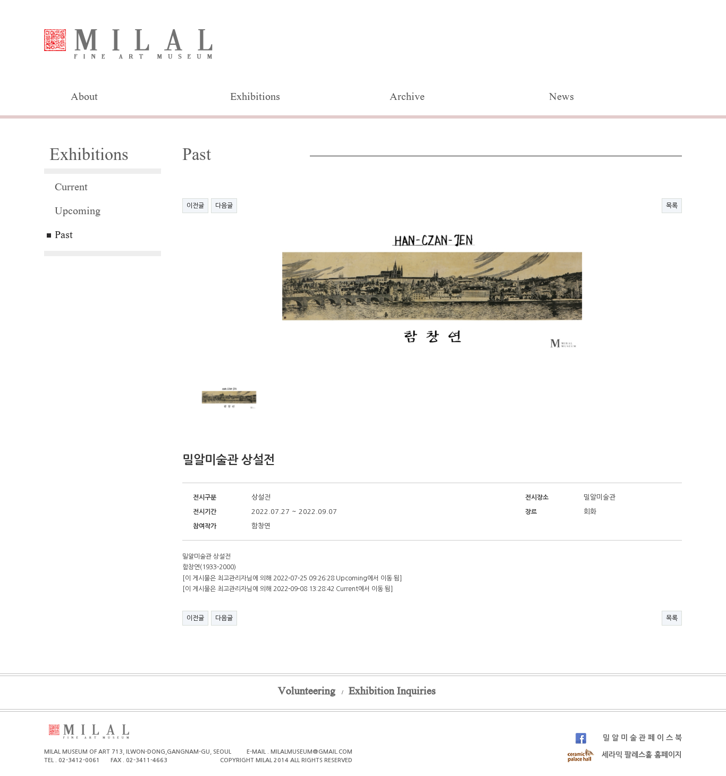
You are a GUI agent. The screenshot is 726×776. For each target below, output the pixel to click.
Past (64, 236)
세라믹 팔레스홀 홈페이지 (641, 754)
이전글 (195, 206)
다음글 (224, 206)
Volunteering (306, 692)
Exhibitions (255, 98)
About (84, 98)
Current (71, 188)
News (561, 98)
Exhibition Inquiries (392, 692)
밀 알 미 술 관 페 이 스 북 (641, 737)
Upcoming (77, 212)
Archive (407, 98)
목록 (672, 206)
